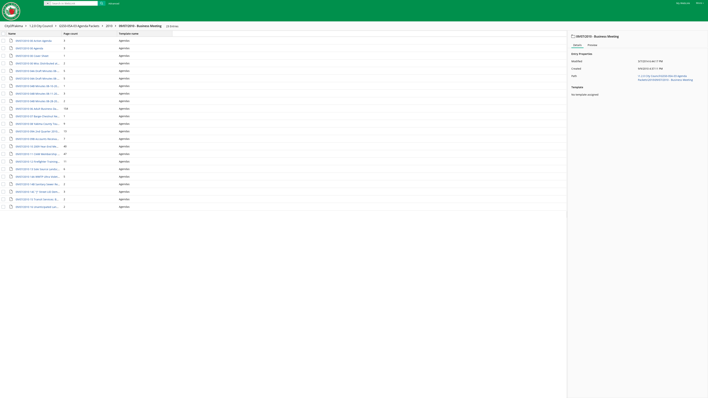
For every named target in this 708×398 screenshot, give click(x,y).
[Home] (19, 10)
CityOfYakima (14, 26)
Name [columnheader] (12, 33)
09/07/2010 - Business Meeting (140, 26)
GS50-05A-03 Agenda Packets (79, 26)
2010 (109, 26)
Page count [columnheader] (71, 33)
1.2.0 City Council (41, 26)
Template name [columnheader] (128, 33)
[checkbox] (3, 34)
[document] (638, 214)
